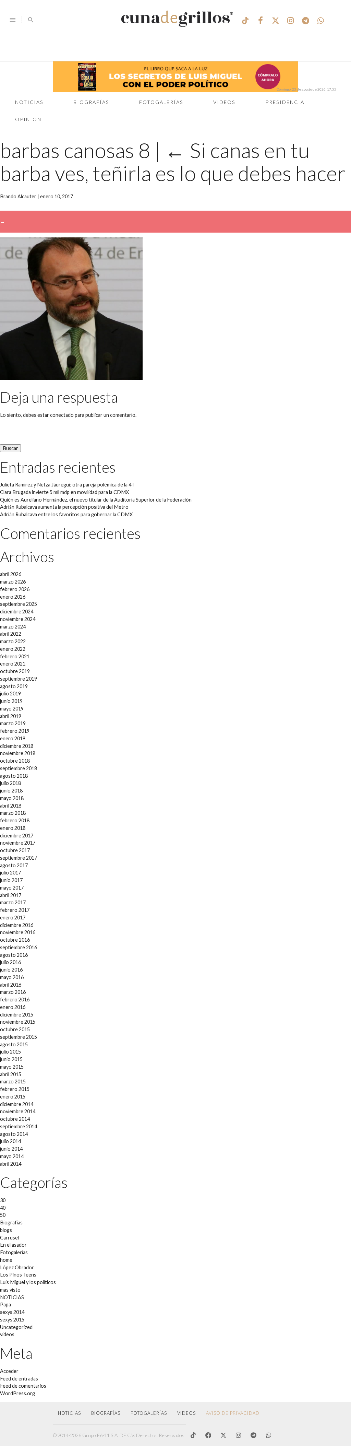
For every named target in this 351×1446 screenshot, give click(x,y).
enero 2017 (12, 917)
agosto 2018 (14, 776)
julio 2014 (10, 1141)
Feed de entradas (19, 1379)
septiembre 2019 (18, 679)
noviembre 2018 (17, 753)
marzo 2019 (13, 723)
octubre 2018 (15, 761)
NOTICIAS (12, 1297)
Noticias (29, 102)
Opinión (28, 119)
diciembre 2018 (16, 746)
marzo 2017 (13, 902)
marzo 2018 (13, 813)
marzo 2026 (13, 582)
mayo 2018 (12, 798)
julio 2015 (10, 1052)
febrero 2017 (14, 910)
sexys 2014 (12, 1312)
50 (2, 1215)
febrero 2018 (14, 820)
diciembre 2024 (16, 611)
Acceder (9, 1371)
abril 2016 (10, 985)
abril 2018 (10, 806)
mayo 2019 (12, 709)
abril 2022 (10, 634)
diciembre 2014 (16, 1104)
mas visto (10, 1290)
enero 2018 (12, 828)
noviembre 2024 (17, 619)
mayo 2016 (12, 977)
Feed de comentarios (23, 1386)
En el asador (13, 1245)
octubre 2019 (15, 671)
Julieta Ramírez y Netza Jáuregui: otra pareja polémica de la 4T (67, 484)
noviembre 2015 (17, 1022)
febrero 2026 (14, 589)
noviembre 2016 (17, 932)
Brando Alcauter (18, 196)
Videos (224, 102)
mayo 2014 (12, 1156)
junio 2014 (11, 1149)
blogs (6, 1230)
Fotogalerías (161, 102)
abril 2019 (10, 716)
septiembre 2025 (18, 604)
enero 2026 (12, 597)
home (6, 1260)
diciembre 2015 (16, 1015)
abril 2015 (10, 1074)
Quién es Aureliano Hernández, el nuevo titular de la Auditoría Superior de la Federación (96, 500)
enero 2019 (12, 738)
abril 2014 (10, 1164)
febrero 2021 (14, 656)
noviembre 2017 (17, 843)
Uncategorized (16, 1327)
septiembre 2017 (18, 858)
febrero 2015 (14, 1089)
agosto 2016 (14, 955)
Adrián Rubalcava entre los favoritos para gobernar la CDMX (66, 514)
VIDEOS (186, 1413)
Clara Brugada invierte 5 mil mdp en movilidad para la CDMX (64, 492)
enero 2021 (12, 664)
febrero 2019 (14, 731)
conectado (62, 415)
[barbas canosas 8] (71, 378)
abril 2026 (10, 574)
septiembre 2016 (18, 947)
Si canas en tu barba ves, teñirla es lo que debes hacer (173, 162)
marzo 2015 (13, 1081)
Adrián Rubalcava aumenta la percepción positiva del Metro (64, 507)
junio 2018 (11, 790)
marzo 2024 (13, 627)
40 (2, 1208)
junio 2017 (11, 880)
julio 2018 (10, 783)
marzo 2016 (13, 992)
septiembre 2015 (18, 1037)
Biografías (91, 102)
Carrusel (9, 1238)
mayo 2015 (12, 1067)
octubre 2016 (15, 940)
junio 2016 (11, 970)
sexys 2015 (12, 1319)
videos (7, 1334)
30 (2, 1200)
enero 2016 (12, 1007)
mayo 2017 (12, 888)
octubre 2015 (15, 1029)
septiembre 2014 (18, 1126)
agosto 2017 (14, 865)
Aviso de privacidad (232, 1413)
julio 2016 (10, 962)
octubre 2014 (15, 1119)
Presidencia (284, 102)
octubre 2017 (15, 850)
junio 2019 (11, 701)
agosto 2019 (14, 686)
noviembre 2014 (17, 1111)
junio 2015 (11, 1059)
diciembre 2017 (16, 835)
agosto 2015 (14, 1044)
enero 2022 (12, 649)
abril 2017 (10, 895)
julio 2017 (10, 872)
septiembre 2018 (18, 768)
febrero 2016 (14, 999)
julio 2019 (10, 693)
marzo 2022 (13, 641)
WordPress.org (17, 1393)
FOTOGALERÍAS (149, 1413)
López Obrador (17, 1267)
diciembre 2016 (16, 925)
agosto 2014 (14, 1134)
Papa (5, 1304)
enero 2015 (12, 1097)
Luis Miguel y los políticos (28, 1282)
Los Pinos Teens (18, 1275)
